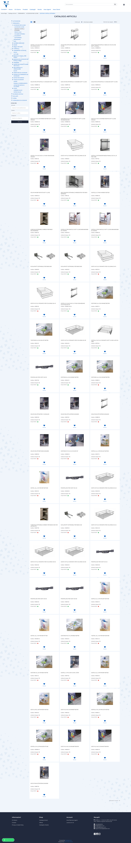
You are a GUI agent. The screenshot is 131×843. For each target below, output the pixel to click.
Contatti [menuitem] (14, 822)
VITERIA (15, 98)
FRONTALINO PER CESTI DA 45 (99, 561)
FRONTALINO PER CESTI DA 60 (69, 598)
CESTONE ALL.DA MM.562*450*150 (39, 672)
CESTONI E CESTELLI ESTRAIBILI (47, 13)
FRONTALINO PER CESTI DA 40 (69, 488)
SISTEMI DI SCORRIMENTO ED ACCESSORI (21, 75)
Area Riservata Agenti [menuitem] (72, 820)
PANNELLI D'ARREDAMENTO (20, 83)
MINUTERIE (16, 62)
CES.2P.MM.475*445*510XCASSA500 (70, 414)
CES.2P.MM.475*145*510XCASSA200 (100, 414)
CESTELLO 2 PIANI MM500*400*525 (100, 192)
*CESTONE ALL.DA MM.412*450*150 (39, 340)
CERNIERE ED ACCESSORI (20, 50)
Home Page (4, 13)
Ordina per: (77, 22)
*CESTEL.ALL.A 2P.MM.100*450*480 (100, 635)
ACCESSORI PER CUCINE (32, 13)
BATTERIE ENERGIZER (19, 43)
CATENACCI (16, 48)
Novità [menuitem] (40, 9)
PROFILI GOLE (17, 32)
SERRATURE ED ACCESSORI (20, 72)
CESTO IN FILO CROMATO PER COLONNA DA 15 (103, 266)
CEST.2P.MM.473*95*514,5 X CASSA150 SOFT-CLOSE (74, 81)
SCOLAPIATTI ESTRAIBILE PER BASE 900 (71, 266)
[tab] (32, 22)
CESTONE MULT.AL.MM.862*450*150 (70, 635)
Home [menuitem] (10, 9)
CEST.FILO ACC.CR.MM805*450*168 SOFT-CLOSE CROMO (43, 119)
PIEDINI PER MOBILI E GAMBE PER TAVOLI (21, 65)
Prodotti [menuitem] (25, 9)
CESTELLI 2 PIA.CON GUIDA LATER (70, 672)
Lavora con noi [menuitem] (70, 822)
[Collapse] (11, 23)
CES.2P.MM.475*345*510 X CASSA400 (39, 414)
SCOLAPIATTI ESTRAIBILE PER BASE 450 (71, 525)
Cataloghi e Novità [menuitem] (44, 825)
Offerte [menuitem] (41, 822)
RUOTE (15, 70)
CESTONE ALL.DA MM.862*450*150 (69, 377)
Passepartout (68, 840)
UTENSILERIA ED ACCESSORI (20, 100)
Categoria (13, 115)
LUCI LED (16, 54)
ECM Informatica (69, 841)
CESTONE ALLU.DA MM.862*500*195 (100, 303)
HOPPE (15, 81)
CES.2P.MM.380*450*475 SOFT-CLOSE (40, 192)
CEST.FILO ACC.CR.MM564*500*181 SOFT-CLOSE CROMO (103, 119)
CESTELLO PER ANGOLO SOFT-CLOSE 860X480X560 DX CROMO (74, 230)
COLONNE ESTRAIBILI (19, 34)
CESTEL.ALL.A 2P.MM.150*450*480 (39, 488)
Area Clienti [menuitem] (56, 9)
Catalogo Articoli (12, 13)
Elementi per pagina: (108, 22)
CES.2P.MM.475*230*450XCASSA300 (39, 451)
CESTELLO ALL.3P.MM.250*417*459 (39, 746)
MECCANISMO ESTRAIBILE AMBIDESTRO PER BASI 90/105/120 (74, 193)
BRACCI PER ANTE (18, 46)
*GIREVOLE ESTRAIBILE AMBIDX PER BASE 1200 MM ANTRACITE (44, 525)
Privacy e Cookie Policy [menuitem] (18, 825)
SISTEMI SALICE (17, 92)
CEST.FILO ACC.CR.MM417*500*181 (100, 746)
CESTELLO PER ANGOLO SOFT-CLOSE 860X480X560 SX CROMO (105, 230)
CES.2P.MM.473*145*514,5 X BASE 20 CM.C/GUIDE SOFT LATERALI (103, 45)
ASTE (15, 41)
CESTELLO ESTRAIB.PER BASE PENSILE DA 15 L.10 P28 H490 (104, 156)
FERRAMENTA (21, 13)
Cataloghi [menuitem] (33, 9)
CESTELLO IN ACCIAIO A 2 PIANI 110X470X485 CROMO (42, 156)
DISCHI (15, 52)
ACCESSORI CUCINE (19, 27)
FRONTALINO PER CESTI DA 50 (38, 598)
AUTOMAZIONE (16, 21)
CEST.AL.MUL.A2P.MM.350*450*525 (39, 709)
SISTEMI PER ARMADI (19, 77)
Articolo (13, 105)
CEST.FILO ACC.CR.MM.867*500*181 (70, 746)
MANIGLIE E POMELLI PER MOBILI (20, 56)
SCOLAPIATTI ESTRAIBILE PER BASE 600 (41, 266)
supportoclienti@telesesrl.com (102, 828)
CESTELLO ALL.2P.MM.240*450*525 (100, 709)
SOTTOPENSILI (18, 37)
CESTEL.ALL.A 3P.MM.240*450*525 (100, 451)
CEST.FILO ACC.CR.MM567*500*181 (69, 709)
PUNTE (15, 88)
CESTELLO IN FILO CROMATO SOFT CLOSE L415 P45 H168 (104, 341)
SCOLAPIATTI (17, 35)
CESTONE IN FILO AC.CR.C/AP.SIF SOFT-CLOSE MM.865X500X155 (73, 119)
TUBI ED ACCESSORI (19, 79)
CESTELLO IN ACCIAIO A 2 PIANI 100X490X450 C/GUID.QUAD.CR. (42, 45)
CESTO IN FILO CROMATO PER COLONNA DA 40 (103, 488)
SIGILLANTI (15, 96)
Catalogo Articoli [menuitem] (43, 820)
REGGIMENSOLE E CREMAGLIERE (18, 68)
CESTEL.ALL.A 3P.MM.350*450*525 (99, 672)
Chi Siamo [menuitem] (17, 9)
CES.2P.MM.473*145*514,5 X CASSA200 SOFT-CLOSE (43, 81)
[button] (115, 4)
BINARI (15, 45)
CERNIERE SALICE (18, 90)
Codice (13, 110)
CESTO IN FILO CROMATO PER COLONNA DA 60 (73, 561)
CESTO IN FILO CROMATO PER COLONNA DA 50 (43, 561)
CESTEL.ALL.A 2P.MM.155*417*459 (38, 635)
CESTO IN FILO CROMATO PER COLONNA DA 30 (73, 155)
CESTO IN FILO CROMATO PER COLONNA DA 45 (43, 303)
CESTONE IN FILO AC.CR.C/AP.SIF (69, 451)
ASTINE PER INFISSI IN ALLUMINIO (19, 86)
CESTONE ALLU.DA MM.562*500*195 (100, 377)
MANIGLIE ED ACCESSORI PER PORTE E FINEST (21, 60)
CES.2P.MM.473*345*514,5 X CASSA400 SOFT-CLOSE (104, 81)
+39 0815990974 (99, 824)
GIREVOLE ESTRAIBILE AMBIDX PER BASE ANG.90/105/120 (41, 230)
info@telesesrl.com (99, 825)
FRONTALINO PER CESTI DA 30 (38, 377)
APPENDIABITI (17, 39)
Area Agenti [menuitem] (47, 9)
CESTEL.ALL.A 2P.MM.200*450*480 (100, 598)
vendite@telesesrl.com (100, 827)
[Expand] (11, 21)
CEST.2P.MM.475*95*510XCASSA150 (39, 783)
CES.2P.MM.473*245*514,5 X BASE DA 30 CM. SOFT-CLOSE (74, 45)
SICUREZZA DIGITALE (18, 94)
